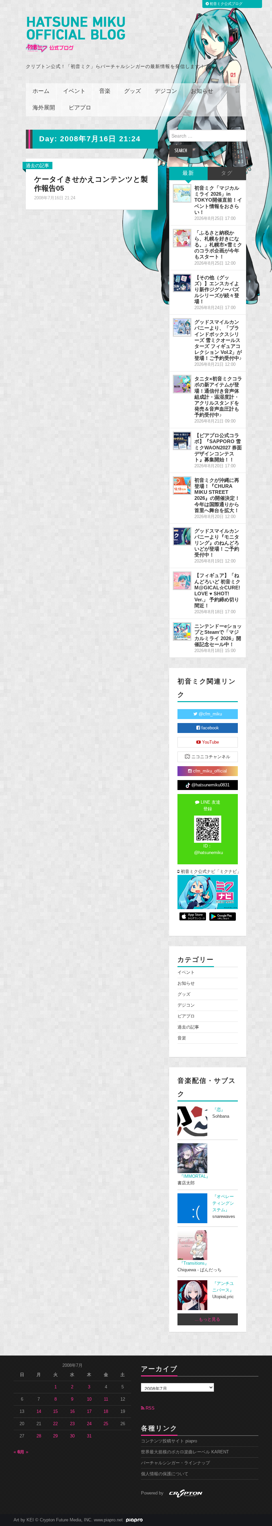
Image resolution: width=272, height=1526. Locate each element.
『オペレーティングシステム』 (223, 1203)
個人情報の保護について (164, 1474)
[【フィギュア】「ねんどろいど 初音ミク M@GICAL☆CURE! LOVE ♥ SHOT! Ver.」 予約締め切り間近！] (182, 580)
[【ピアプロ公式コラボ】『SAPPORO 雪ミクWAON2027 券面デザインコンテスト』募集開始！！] (182, 440)
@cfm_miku (209, 714)
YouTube (210, 742)
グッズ (132, 91)
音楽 (104, 91)
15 (55, 1411)
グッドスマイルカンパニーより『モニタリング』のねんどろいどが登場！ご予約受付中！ (216, 543)
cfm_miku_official (209, 771)
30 (72, 1436)
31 (89, 1436)
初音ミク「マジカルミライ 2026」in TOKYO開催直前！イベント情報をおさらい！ (218, 200)
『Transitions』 (194, 1263)
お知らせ (202, 91)
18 (105, 1411)
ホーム (41, 91)
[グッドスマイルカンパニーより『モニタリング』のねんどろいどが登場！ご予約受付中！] (182, 536)
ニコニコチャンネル (210, 757)
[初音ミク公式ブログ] (75, 35)
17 (89, 1411)
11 (106, 1399)
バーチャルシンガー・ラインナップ (175, 1463)
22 (55, 1424)
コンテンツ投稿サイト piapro (169, 1441)
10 (89, 1399)
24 (89, 1424)
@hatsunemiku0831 (210, 785)
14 (38, 1411)
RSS (149, 1408)
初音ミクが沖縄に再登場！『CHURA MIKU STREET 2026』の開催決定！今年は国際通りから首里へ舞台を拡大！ (217, 495)
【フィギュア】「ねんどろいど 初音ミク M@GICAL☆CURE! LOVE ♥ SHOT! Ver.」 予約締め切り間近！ (217, 590)
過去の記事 (37, 165)
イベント (74, 91)
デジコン (166, 91)
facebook (209, 728)
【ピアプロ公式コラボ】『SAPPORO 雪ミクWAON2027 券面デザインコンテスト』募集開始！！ (218, 447)
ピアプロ (80, 107)
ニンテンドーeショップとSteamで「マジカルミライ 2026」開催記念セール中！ (218, 635)
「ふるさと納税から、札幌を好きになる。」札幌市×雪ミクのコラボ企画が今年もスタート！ (218, 245)
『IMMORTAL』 (194, 1176)
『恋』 (218, 1109)
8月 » (23, 1452)
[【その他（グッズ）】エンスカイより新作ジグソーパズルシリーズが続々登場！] (182, 283)
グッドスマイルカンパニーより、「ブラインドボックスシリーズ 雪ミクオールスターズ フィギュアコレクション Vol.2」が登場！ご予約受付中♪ (218, 340)
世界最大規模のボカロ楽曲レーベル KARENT (185, 1452)
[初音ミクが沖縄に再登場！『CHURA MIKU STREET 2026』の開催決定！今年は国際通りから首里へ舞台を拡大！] (182, 485)
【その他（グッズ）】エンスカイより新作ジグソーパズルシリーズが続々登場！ (216, 289)
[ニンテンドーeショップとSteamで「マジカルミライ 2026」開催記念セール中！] (182, 631)
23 (72, 1424)
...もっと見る (207, 1319)
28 (38, 1436)
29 (55, 1436)
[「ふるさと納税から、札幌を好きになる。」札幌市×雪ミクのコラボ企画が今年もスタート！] (182, 238)
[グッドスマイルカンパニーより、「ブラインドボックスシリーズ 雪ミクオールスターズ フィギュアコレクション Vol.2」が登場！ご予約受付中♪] (182, 327)
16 (72, 1411)
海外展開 (44, 107)
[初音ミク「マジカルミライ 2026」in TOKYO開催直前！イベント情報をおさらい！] (182, 193)
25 (105, 1424)
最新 (188, 173)
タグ (227, 173)
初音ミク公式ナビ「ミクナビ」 (208, 871)
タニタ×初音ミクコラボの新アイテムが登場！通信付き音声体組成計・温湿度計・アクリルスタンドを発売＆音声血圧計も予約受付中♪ (218, 397)
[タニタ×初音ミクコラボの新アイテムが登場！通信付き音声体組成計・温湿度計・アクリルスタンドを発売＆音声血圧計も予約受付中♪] (182, 384)
